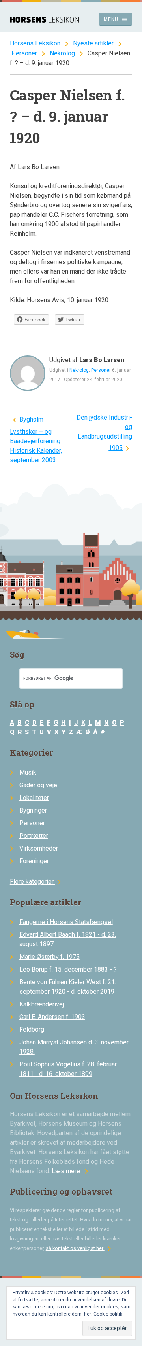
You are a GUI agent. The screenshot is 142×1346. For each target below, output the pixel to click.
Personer (24, 53)
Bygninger (33, 810)
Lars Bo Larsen (101, 360)
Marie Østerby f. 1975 (49, 956)
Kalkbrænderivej (41, 1004)
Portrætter (33, 835)
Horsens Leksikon (35, 43)
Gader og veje (38, 785)
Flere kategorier (36, 881)
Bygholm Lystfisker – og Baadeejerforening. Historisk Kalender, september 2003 (36, 440)
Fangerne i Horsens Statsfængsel (66, 922)
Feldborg (31, 1029)
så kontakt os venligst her (80, 1248)
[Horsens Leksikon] (44, 20)
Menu (116, 19)
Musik (27, 772)
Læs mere (71, 1171)
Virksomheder (38, 848)
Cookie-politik (107, 1314)
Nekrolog (62, 53)
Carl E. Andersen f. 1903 (52, 1017)
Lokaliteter (34, 798)
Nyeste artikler (93, 43)
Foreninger (34, 861)
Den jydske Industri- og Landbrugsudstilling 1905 (104, 433)
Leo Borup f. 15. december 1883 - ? (68, 969)
